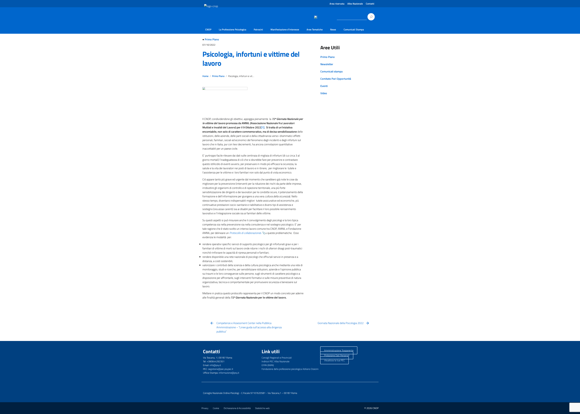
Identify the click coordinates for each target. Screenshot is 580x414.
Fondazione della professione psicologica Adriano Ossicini (290, 369)
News (333, 29)
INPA (270, 365)
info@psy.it (215, 365)
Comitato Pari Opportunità (335, 79)
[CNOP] (207, 21)
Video (323, 93)
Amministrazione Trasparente (338, 350)
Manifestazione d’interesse (285, 29)
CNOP (208, 29)
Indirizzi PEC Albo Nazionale (275, 361)
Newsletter (326, 64)
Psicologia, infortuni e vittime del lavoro (251, 59)
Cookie (216, 408)
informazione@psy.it (229, 373)
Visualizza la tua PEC (334, 360)
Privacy (204, 408)
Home (205, 76)
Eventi (324, 86)
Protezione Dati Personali (336, 355)
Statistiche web (262, 408)
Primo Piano (212, 39)
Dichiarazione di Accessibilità (237, 408)
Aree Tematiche (315, 29)
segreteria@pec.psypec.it (220, 369)
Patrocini (258, 29)
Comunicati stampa (331, 71)
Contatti (370, 3)
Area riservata (337, 3)
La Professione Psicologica (232, 29)
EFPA (264, 365)
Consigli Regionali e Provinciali (277, 357)
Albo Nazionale (355, 3)
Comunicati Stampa (354, 29)
